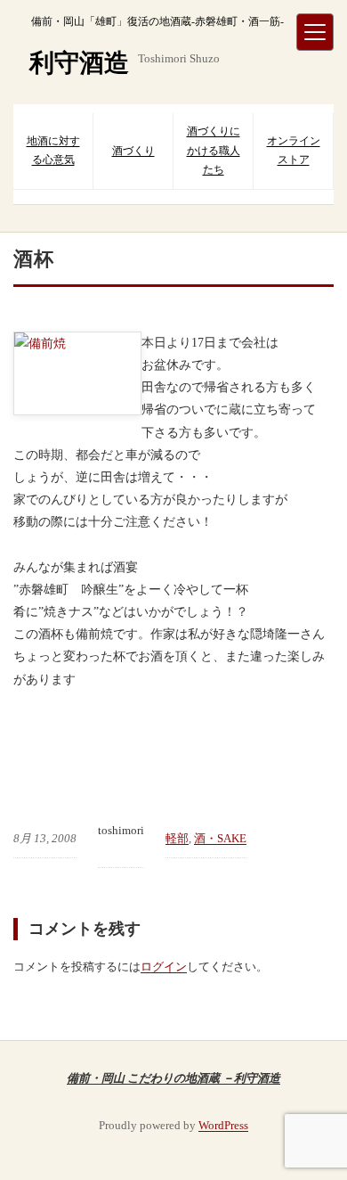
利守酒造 (79, 63)
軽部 (177, 838)
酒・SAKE (220, 838)
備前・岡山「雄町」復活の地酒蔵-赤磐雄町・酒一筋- (157, 21)
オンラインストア (293, 151)
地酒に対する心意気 (53, 151)
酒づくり (133, 150)
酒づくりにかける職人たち (213, 150)
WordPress (223, 1125)
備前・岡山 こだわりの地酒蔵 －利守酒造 (173, 1077)
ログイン (164, 966)
